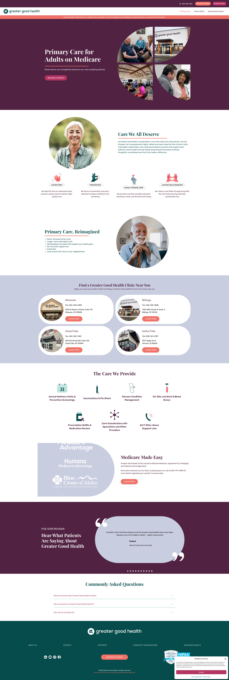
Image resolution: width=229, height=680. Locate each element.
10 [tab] (152, 571)
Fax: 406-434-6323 (73, 305)
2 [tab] (130, 571)
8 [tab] (146, 571)
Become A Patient (56, 78)
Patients (67, 645)
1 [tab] (128, 571)
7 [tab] (144, 571)
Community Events (216, 11)
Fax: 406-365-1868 (150, 305)
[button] (225, 659)
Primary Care (185, 11)
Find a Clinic (199, 11)
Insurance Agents (192, 645)
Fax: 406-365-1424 (73, 336)
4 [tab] (136, 571)
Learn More (73, 319)
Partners (102, 645)
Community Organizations (145, 645)
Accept (201, 672)
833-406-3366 (187, 3)
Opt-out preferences (196, 676)
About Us (32, 645)
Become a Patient (203, 3)
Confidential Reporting (127, 672)
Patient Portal (219, 3)
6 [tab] (141, 571)
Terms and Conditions (111, 672)
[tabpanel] (76, 309)
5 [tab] (138, 571)
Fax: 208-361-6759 (150, 336)
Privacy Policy (206, 676)
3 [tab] (133, 571)
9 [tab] (149, 571)
